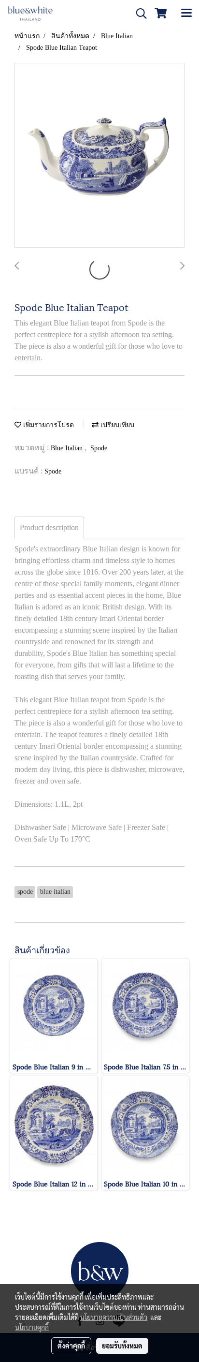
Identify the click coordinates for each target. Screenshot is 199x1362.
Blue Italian (68, 448)
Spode (98, 448)
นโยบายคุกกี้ (32, 1327)
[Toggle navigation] (186, 13)
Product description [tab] (49, 527)
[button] (138, 13)
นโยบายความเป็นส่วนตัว (113, 1317)
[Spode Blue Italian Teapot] (99, 155)
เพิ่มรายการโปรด (47, 425)
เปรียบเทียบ (116, 425)
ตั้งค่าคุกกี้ (71, 1345)
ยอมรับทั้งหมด (122, 1345)
